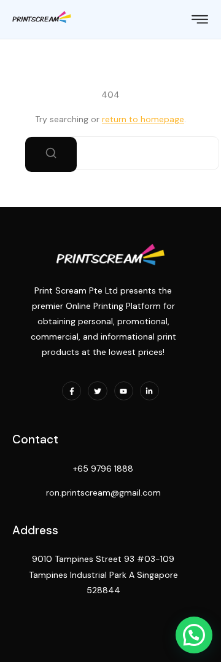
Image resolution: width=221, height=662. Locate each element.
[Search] (51, 154)
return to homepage (143, 119)
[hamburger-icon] (200, 21)
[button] (194, 635)
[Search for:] (110, 153)
